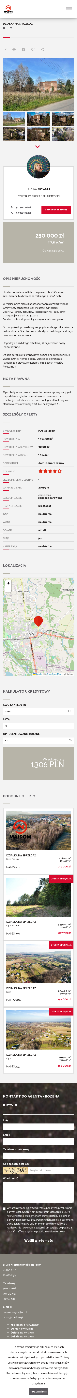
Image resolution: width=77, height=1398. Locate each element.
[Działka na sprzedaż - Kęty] (38, 973)
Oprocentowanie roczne (21, 734)
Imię (5, 1120)
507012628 (23, 207)
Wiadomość (10, 1179)
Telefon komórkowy (16, 1150)
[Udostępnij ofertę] (43, 50)
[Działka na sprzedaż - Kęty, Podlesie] (38, 841)
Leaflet (39, 674)
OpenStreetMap (53, 674)
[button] (38, 621)
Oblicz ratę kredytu (53, 251)
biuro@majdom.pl (13, 1317)
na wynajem (25, 1325)
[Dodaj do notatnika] (34, 50)
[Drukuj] (15, 50)
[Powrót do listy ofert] (6, 50)
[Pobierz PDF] (24, 50)
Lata (6, 720)
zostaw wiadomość (56, 210)
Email (6, 1135)
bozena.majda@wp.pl (15, 1312)
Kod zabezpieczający (16, 1164)
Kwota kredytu (14, 705)
